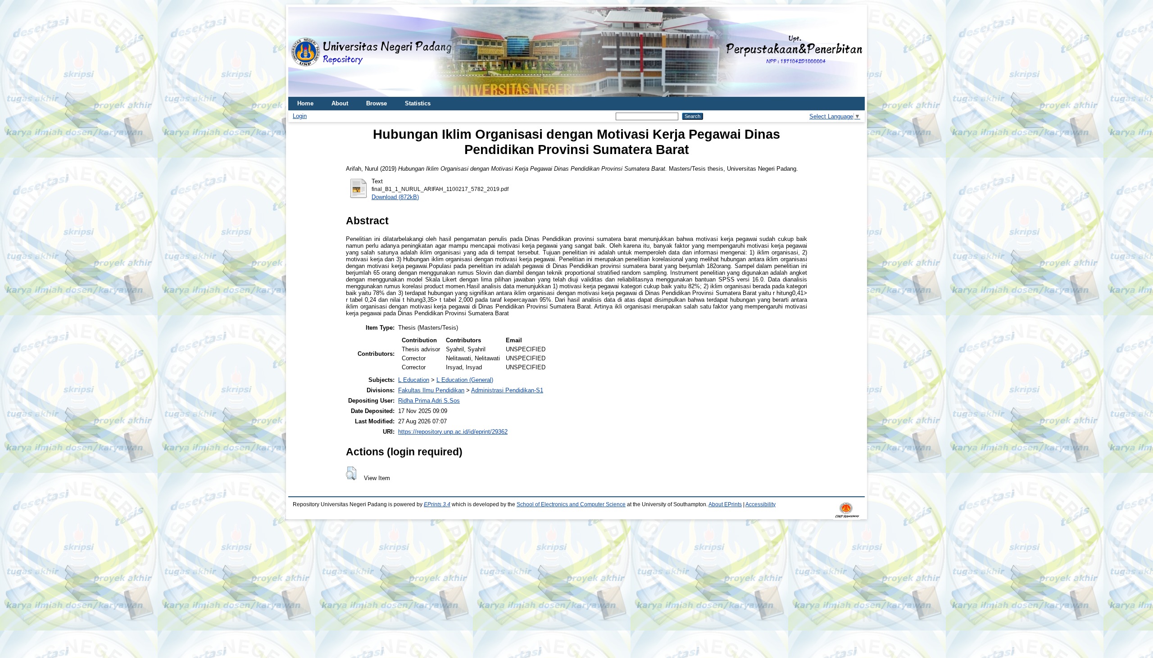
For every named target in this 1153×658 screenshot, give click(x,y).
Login (300, 116)
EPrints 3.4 (437, 504)
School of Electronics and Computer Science (571, 504)
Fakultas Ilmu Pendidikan (431, 390)
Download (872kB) (395, 197)
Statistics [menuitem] (418, 103)
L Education (413, 380)
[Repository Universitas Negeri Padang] (301, 52)
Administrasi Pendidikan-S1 (507, 390)
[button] (351, 473)
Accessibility (760, 504)
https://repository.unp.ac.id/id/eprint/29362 (453, 431)
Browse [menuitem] (376, 103)
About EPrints (725, 504)
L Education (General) (464, 380)
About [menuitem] (339, 103)
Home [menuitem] (305, 103)
